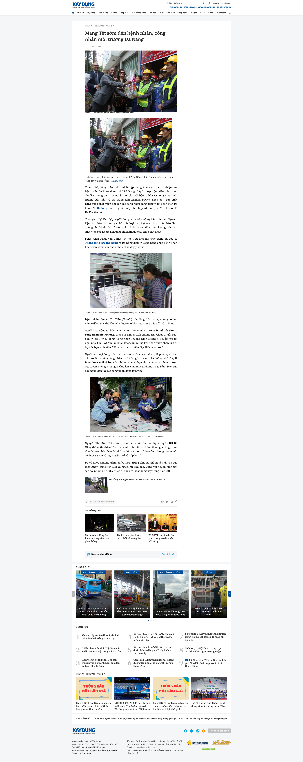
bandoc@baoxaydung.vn (144, 747)
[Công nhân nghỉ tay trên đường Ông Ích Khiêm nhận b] (131, 404)
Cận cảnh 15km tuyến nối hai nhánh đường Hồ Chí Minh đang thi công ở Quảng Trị (153, 662)
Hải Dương (117, 180)
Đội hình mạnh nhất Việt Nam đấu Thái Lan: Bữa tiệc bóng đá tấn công (102, 650)
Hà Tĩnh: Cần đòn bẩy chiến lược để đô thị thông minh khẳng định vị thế (213, 718)
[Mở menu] (229, 12)
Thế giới (193, 12)
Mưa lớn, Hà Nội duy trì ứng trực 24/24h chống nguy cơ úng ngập (203, 650)
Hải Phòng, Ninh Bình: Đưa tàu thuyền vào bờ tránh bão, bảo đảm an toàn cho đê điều (101, 662)
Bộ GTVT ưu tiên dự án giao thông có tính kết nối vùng (161, 538)
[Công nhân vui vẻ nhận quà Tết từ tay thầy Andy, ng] (131, 145)
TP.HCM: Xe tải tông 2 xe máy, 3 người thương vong (170, 613)
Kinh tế (114, 12)
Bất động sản (190, 7)
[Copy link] (176, 501)
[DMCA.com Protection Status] (208, 749)
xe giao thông (175, 7)
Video (210, 12)
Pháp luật (124, 12)
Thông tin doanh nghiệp (99, 26)
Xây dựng (91, 12)
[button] (148, 620)
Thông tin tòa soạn (219, 731)
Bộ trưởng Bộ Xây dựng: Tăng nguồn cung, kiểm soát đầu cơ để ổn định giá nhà (205, 636)
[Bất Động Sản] (197, 743)
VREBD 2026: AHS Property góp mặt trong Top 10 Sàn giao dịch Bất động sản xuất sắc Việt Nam (132, 706)
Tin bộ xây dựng (224, 7)
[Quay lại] (86, 501)
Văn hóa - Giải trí (156, 12)
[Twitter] (167, 501)
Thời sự (80, 12)
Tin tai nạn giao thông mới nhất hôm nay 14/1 (130, 537)
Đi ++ (202, 12)
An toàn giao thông (206, 7)
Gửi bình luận (168, 554)
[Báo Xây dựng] (83, 5)
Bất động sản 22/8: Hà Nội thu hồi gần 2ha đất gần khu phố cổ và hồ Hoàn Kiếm (205, 663)
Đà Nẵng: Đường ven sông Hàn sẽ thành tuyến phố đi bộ (137, 479)
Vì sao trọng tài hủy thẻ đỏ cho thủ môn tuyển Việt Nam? (209, 611)
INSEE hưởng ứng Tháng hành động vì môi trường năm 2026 (208, 704)
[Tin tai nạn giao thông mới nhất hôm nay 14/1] (131, 523)
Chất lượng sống (138, 12)
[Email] (171, 501)
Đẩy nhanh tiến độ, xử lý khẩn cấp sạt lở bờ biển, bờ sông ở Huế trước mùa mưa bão (154, 637)
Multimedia (221, 12)
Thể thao (171, 12)
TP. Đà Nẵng (99, 208)
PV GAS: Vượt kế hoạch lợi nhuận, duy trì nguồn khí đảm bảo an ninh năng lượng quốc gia (135, 718)
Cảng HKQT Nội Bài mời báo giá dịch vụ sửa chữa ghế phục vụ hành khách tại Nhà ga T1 (170, 706)
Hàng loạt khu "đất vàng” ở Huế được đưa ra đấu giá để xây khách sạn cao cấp (152, 650)
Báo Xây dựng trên (97, 502)
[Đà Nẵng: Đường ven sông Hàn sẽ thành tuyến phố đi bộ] (96, 485)
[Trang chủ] (73, 12)
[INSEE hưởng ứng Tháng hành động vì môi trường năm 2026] (209, 688)
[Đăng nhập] (209, 3)
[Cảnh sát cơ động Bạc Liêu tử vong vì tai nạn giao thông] (99, 523)
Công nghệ (182, 12)
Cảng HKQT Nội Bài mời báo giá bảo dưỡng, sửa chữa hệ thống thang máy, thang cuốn (93, 706)
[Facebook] (162, 501)
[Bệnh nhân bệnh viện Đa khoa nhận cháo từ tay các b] (131, 280)
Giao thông (103, 12)
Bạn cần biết (83, 719)
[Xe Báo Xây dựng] (221, 742)
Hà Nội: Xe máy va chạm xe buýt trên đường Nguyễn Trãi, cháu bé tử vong (94, 611)
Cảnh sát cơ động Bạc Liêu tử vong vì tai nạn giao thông (97, 538)
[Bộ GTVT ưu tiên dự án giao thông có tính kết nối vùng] (162, 523)
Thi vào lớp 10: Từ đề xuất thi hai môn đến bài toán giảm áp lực (100, 637)
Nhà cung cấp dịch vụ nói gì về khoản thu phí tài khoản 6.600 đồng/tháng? (132, 611)
